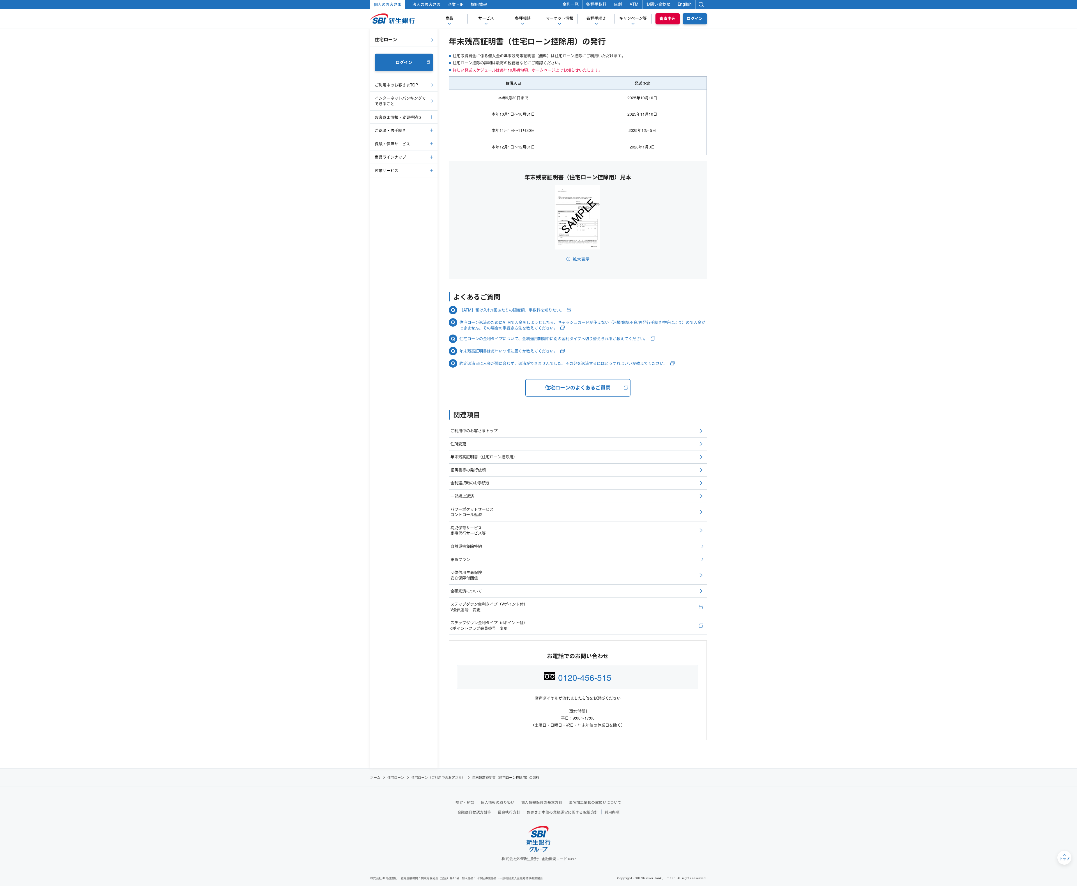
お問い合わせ (658, 4)
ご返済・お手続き (390, 130)
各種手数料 (596, 4)
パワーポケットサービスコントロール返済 (472, 512)
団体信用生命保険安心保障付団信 (466, 575)
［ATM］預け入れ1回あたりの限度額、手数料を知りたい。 (511, 310)
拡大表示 (581, 259)
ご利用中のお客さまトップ (474, 430)
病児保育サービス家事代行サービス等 (468, 530)
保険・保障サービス (392, 143)
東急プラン (460, 559)
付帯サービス (386, 170)
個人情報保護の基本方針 (541, 802)
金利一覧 (571, 4)
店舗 (618, 4)
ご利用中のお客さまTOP (396, 85)
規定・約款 (464, 802)
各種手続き (596, 18)
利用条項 (612, 812)
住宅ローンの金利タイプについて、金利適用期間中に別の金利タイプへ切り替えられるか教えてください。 (553, 338)
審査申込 (667, 18)
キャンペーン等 (633, 18)
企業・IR (456, 4)
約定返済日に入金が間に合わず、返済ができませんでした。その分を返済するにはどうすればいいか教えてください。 (563, 363)
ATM (634, 4)
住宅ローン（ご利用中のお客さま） (438, 777)
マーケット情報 (559, 18)
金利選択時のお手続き (470, 483)
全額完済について (466, 591)
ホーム (375, 777)
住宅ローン (386, 39)
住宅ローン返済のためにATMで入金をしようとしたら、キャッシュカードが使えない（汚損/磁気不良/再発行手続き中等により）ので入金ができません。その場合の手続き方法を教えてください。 (582, 325)
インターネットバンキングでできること (400, 100)
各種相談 (523, 18)
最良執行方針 (509, 812)
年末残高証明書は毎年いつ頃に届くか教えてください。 (508, 351)
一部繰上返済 (462, 496)
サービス (486, 18)
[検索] (701, 4)
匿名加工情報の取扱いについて (595, 802)
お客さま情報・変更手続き (398, 117)
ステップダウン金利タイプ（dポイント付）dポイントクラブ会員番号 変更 (488, 625)
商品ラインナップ (390, 157)
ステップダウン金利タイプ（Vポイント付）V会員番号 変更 (489, 606)
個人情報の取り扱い (498, 802)
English (685, 4)
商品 (449, 18)
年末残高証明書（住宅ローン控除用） (483, 456)
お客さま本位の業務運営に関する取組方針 (562, 812)
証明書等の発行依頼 (468, 470)
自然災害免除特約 (466, 546)
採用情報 (479, 4)
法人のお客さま (426, 4)
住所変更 (458, 444)
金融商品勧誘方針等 (474, 812)
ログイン (695, 18)
